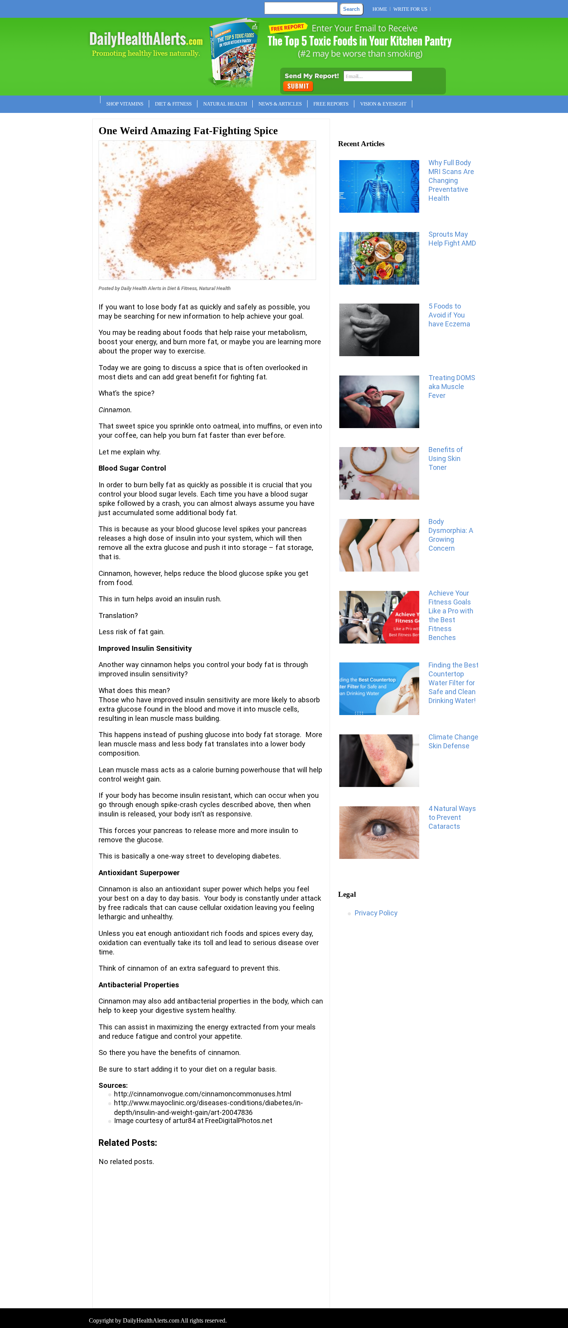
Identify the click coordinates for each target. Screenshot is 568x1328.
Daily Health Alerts (141, 288)
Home (379, 9)
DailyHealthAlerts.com (151, 1320)
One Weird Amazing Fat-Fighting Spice (188, 131)
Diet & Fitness (173, 104)
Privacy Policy (376, 913)
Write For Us (410, 9)
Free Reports (331, 104)
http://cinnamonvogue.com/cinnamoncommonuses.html (202, 1094)
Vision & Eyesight (383, 104)
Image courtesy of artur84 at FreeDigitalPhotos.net (193, 1120)
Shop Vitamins (124, 104)
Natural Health (225, 104)
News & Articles (280, 104)
